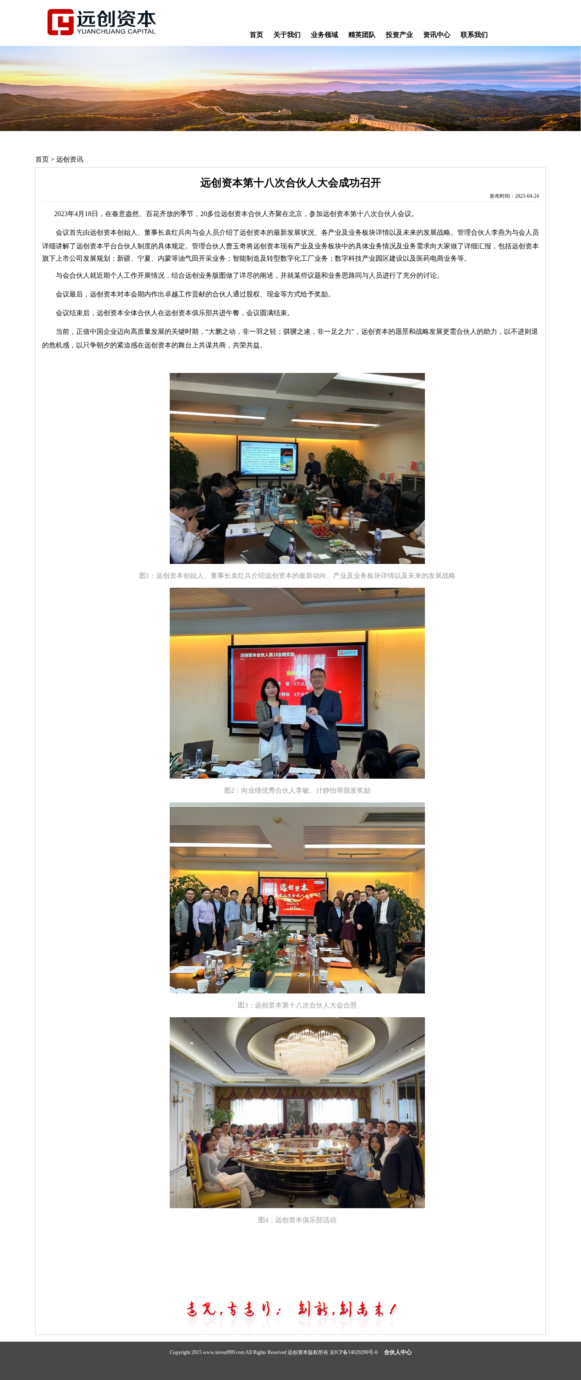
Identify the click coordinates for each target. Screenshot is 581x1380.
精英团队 (362, 34)
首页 (256, 34)
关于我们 (287, 34)
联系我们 (474, 34)
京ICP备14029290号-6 (354, 1352)
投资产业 (399, 34)
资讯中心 (436, 34)
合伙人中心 (398, 1352)
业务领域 (324, 34)
